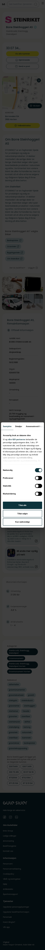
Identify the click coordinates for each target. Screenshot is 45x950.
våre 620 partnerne (16, 439)
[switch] (38, 478)
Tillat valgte (22, 514)
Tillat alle (22, 505)
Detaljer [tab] (18, 426)
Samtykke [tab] (7, 426)
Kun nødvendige (22, 522)
